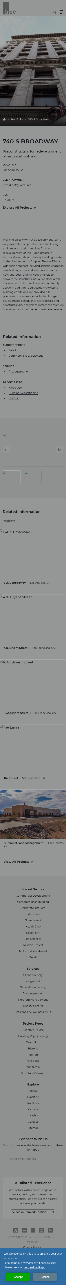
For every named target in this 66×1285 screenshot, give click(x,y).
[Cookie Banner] (33, 1266)
